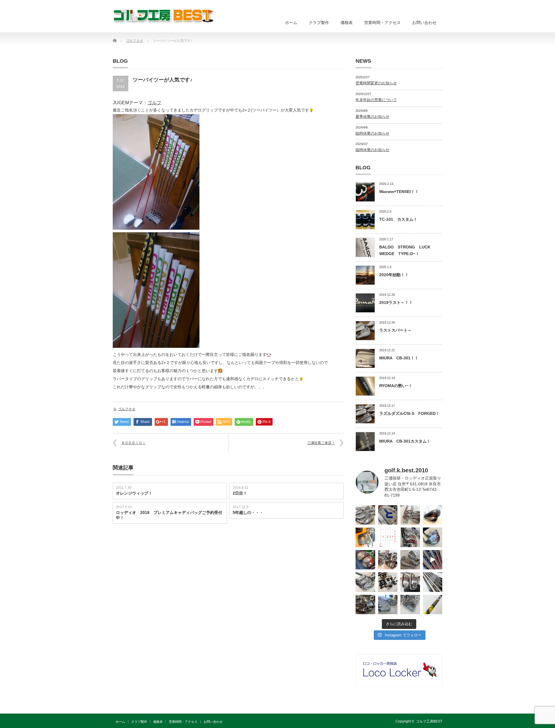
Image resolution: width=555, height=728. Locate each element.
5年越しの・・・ (248, 512)
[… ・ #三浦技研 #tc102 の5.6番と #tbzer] (388, 560)
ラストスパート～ (395, 330)
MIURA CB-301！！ (399, 358)
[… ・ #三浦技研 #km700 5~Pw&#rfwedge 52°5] (388, 604)
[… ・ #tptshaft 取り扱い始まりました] (433, 604)
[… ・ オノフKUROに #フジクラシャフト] (433, 582)
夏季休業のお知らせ (372, 116)
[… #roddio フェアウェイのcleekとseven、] (365, 560)
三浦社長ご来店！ (321, 443)
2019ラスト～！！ (396, 302)
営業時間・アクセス (382, 22)
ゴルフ (154, 102)
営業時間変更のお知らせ (376, 83)
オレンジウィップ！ (134, 493)
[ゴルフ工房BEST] (164, 16)
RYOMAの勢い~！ (395, 385)
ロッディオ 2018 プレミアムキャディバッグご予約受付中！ (169, 515)
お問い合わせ (424, 22)
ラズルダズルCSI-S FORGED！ (409, 413)
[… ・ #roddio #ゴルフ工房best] (433, 560)
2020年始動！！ (394, 274)
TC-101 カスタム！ (398, 219)
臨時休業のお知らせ (372, 133)
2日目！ (240, 493)
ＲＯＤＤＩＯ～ (133, 443)
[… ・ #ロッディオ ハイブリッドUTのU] (410, 582)
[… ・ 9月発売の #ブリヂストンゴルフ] (365, 515)
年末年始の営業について (376, 100)
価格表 (347, 22)
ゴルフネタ (126, 409)
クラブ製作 (319, 22)
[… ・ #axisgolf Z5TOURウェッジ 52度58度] (433, 515)
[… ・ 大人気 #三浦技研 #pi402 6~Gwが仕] (410, 604)
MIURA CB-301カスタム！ (405, 441)
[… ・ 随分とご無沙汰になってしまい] (365, 604)
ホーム (291, 22)
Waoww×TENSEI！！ (399, 191)
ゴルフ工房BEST (429, 721)
